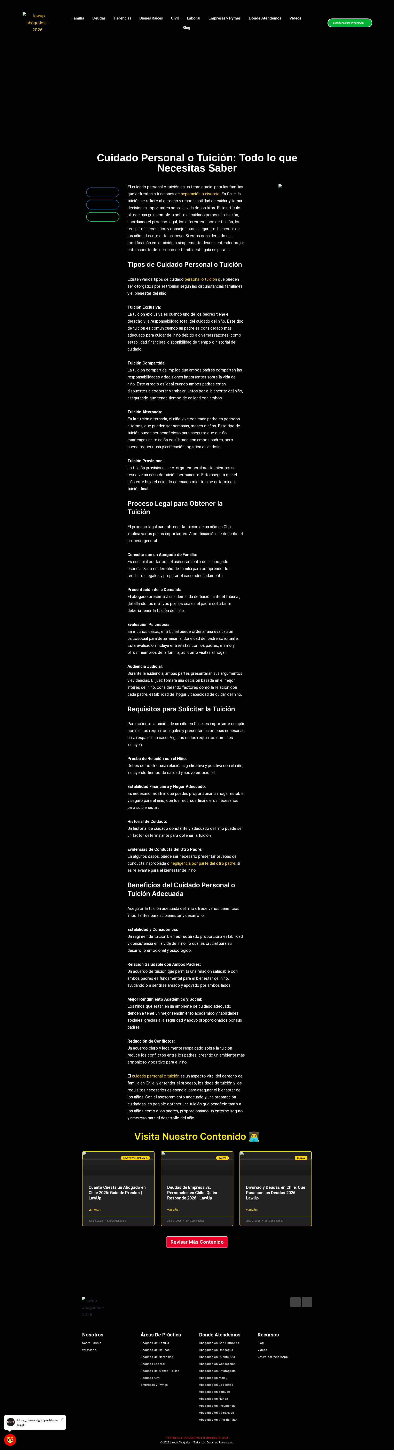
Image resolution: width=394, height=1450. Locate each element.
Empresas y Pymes (224, 18)
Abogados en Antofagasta (217, 1370)
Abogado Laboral (153, 1363)
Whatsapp (89, 1349)
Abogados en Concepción (217, 1363)
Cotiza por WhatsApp (273, 1356)
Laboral (193, 18)
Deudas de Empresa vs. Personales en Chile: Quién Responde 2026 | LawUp (192, 1192)
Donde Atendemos (220, 1335)
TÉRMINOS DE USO (215, 1438)
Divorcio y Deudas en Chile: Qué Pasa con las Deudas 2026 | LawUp (275, 1192)
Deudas (98, 18)
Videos (295, 18)
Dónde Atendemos (265, 18)
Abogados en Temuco (214, 1391)
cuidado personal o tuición (155, 1076)
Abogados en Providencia (217, 1405)
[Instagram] (307, 1302)
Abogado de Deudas (155, 1349)
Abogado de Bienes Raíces (160, 1370)
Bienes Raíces (151, 18)
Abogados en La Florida (216, 1384)
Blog (186, 27)
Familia (77, 18)
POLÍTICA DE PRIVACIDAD (183, 1438)
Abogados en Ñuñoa (213, 1398)
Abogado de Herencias (157, 1356)
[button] (102, 192)
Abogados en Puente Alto (217, 1356)
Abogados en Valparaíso (216, 1412)
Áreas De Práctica (161, 1335)
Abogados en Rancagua (216, 1349)
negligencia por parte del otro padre (203, 863)
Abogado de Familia (155, 1342)
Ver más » (95, 1210)
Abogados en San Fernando (219, 1342)
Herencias (122, 18)
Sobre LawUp (91, 1342)
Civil (175, 18)
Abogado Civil (150, 1377)
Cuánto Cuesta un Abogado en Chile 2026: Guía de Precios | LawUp (117, 1192)
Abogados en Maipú (213, 1377)
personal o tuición (201, 279)
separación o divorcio (200, 193)
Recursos (268, 1335)
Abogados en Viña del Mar (218, 1419)
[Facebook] (295, 1302)
